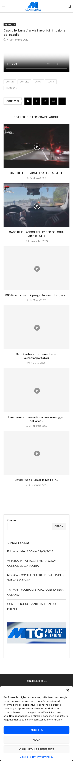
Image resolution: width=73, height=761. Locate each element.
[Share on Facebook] (28, 101)
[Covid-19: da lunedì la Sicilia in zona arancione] (36, 453)
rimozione (11, 88)
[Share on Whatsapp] (53, 101)
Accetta (36, 730)
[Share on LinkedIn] (45, 101)
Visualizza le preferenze (36, 749)
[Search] (69, 6)
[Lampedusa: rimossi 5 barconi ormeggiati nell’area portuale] (36, 390)
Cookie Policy (28, 756)
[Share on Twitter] (36, 101)
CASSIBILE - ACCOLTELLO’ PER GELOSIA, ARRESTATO (36, 234)
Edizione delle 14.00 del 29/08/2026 (30, 551)
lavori (38, 82)
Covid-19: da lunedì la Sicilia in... (36, 480)
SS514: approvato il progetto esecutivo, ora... (36, 295)
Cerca (11, 520)
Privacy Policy (45, 756)
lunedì (50, 82)
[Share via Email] (62, 101)
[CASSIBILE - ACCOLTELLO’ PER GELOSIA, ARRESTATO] (36, 205)
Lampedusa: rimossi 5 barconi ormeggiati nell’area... (36, 419)
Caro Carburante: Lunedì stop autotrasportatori (36, 356)
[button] (67, 690)
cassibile (24, 82)
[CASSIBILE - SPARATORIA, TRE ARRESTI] (36, 146)
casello (10, 82)
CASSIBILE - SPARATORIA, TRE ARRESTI (36, 173)
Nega (36, 740)
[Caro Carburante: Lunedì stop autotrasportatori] (36, 327)
